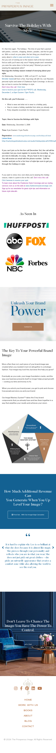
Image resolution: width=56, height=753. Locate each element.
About (28, 715)
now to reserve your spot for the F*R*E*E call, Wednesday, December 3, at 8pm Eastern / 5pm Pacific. (24, 91)
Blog (28, 721)
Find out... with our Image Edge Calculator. (28, 515)
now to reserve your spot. (19, 180)
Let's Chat (28, 644)
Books (28, 710)
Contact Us (28, 327)
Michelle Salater (8, 79)
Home (28, 699)
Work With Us (28, 705)
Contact (28, 726)
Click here (21, 87)
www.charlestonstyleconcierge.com (39, 186)
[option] (28, 555)
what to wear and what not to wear (26, 57)
